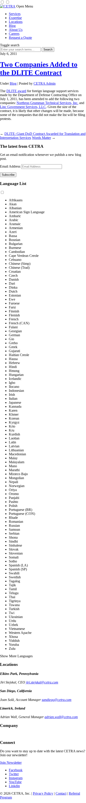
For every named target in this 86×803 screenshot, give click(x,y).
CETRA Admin (45, 83)
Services (15, 14)
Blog (12, 26)
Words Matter (41, 138)
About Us (15, 30)
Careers (14, 33)
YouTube (15, 782)
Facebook (15, 770)
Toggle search (9, 45)
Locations (15, 22)
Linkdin (14, 786)
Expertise (15, 18)
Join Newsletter (11, 762)
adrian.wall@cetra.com (61, 717)
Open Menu (24, 6)
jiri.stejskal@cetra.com (42, 682)
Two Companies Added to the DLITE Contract (38, 68)
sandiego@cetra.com (56, 700)
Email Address (10, 166)
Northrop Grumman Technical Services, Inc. (47, 103)
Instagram (15, 778)
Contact (61, 793)
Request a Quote (20, 37)
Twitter (14, 774)
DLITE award (16, 91)
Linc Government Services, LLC (23, 107)
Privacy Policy (43, 793)
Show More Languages (16, 656)
